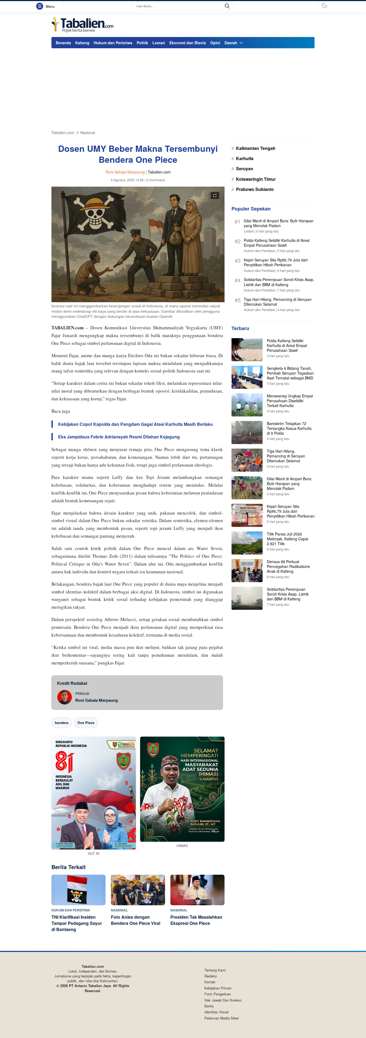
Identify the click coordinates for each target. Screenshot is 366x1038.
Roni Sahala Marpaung (96, 700)
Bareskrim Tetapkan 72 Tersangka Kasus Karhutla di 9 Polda (289, 427)
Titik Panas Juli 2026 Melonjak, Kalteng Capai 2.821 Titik (287, 538)
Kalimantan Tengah (255, 148)
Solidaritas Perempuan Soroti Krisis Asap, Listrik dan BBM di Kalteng (279, 282)
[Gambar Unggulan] (138, 300)
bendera (61, 722)
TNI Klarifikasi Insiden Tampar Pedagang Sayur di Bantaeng (76, 923)
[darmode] (324, 5)
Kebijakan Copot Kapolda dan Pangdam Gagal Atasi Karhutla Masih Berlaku (135, 424)
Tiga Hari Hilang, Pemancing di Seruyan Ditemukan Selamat (278, 302)
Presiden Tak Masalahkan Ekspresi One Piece (196, 920)
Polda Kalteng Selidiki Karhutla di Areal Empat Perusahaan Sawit (276, 243)
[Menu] (40, 6)
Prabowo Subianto (255, 189)
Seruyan (244, 168)
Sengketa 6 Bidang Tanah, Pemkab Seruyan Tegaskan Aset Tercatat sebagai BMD (290, 372)
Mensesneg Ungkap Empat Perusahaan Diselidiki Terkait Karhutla (290, 400)
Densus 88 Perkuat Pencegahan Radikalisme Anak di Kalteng (288, 566)
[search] (228, 6)
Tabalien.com (62, 132)
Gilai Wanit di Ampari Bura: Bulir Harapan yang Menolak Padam (278, 223)
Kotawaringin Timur (256, 179)
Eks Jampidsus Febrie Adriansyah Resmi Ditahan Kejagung (119, 437)
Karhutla (244, 158)
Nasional (87, 132)
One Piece (85, 722)
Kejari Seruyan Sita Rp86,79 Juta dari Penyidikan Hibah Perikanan (276, 262)
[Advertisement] (183, 89)
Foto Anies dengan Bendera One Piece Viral (135, 920)
